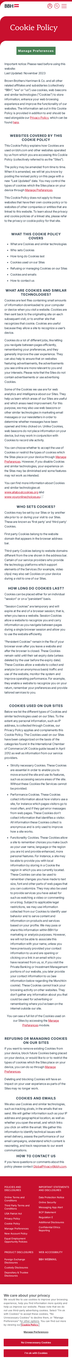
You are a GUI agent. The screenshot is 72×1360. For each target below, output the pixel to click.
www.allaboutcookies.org (21, 492)
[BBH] (11, 6)
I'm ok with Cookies (36, 1353)
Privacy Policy (39, 117)
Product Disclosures (18, 1252)
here (16, 122)
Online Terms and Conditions (14, 1199)
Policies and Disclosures (12, 1188)
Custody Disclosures (16, 1267)
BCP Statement (47, 1212)
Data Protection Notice (51, 1197)
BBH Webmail (48, 1259)
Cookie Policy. (30, 1324)
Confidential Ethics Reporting (49, 1229)
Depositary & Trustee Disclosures (16, 1274)
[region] (36, 1322)
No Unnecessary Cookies (36, 1342)
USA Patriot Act (13, 1213)
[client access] (50, 6)
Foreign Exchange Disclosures (14, 1261)
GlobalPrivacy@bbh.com (49, 1166)
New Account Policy (15, 1233)
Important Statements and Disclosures (54, 1188)
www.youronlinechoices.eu (22, 497)
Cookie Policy (12, 1223)
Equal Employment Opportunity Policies (15, 1240)
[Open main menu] (64, 6)
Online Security (47, 1202)
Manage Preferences (38, 190)
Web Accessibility (51, 1252)
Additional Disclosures (51, 1222)
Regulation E (46, 1217)
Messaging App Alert (51, 1207)
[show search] (57, 6)
